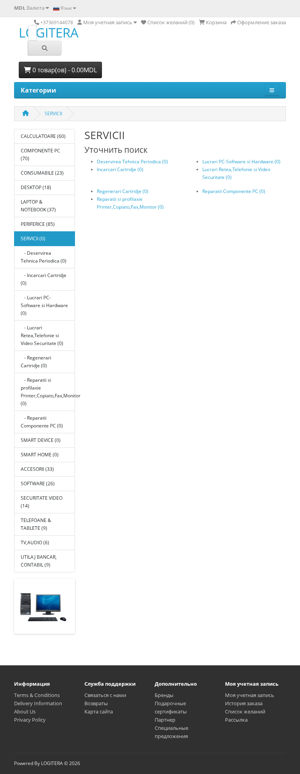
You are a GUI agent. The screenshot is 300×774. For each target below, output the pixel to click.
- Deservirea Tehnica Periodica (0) (43, 257)
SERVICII (53, 113)
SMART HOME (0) (40, 454)
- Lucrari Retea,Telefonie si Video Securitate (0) (42, 335)
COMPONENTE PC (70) (40, 154)
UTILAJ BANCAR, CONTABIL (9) (39, 561)
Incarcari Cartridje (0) (120, 169)
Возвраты (96, 703)
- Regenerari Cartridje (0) (36, 361)
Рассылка (236, 719)
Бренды (164, 695)
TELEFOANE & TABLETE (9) (36, 524)
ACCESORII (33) (37, 469)
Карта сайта (98, 711)
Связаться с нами (105, 695)
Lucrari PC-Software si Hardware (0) (241, 161)
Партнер (165, 719)
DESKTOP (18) (36, 187)
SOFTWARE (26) (38, 483)
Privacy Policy (30, 719)
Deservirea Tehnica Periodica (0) (132, 161)
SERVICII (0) (33, 238)
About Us (25, 711)
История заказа (243, 703)
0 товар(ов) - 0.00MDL (64, 70)
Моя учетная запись (249, 695)
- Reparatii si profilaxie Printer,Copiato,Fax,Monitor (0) (48, 392)
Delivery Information (38, 703)
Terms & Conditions (37, 695)
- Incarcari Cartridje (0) (43, 279)
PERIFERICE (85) (38, 224)
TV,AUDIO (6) (35, 542)
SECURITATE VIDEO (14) (41, 502)
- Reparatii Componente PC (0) (42, 422)
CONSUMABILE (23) (42, 173)
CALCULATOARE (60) (43, 136)
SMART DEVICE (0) (41, 440)
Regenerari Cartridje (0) (122, 191)
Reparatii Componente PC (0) (233, 191)
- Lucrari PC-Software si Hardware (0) (44, 305)
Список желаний (245, 711)
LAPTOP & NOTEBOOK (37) (38, 205)
